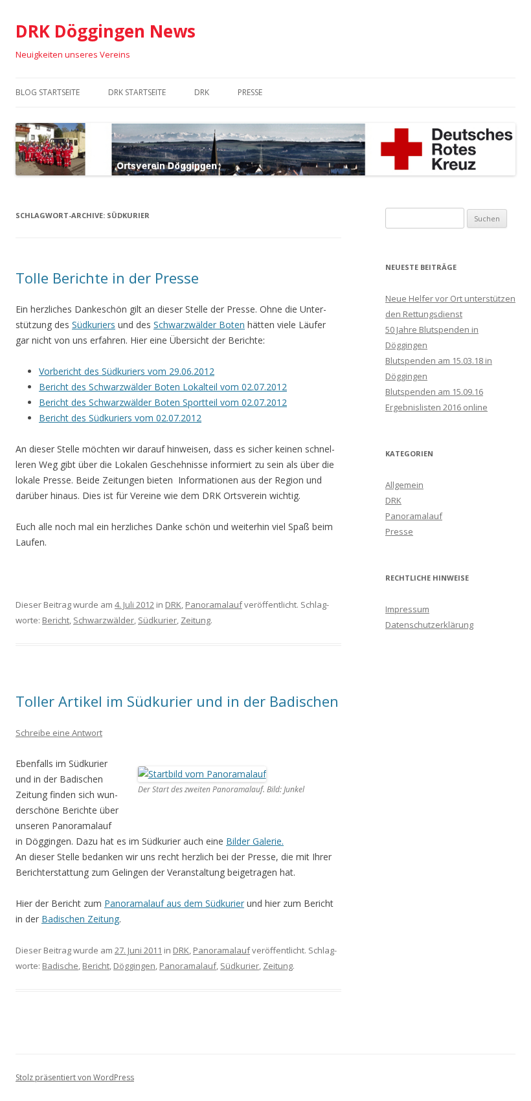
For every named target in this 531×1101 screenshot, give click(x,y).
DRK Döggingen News (106, 31)
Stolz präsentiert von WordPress (75, 1077)
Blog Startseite (48, 92)
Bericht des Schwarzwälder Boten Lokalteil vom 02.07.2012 (163, 387)
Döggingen (134, 966)
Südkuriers (93, 324)
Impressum (407, 609)
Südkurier (157, 620)
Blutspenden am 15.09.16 (434, 391)
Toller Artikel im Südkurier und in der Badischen (177, 701)
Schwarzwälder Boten (199, 324)
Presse (250, 92)
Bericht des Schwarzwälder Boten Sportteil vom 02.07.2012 (163, 402)
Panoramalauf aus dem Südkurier (174, 903)
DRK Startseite (137, 92)
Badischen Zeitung (80, 919)
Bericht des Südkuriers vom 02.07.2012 (120, 418)
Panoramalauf (213, 604)
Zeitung (195, 620)
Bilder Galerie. (255, 841)
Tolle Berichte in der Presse (107, 277)
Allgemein (404, 485)
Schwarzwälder (103, 620)
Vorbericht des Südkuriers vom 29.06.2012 (126, 371)
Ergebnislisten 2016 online (436, 407)
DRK (201, 92)
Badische (60, 966)
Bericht (55, 620)
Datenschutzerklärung (429, 624)
